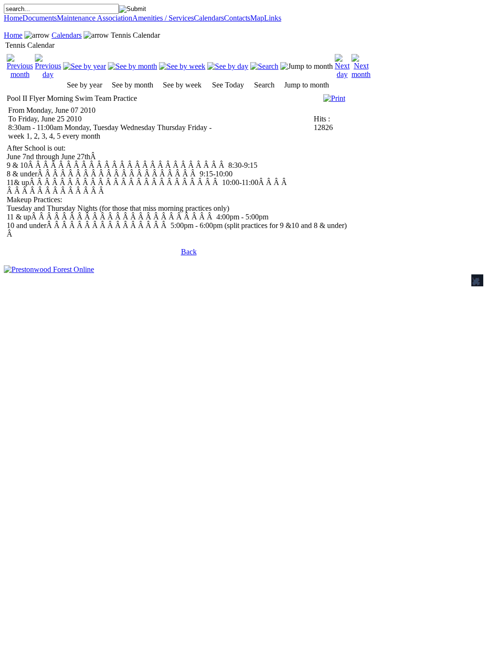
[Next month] (361, 74)
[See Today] (227, 66)
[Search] (264, 66)
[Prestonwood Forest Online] (49, 269)
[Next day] (342, 74)
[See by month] (132, 66)
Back (189, 252)
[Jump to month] (306, 66)
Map (257, 18)
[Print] (334, 96)
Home (13, 18)
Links (272, 18)
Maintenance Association (94, 18)
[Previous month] (20, 74)
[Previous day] (48, 74)
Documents (39, 18)
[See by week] (182, 66)
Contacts (237, 18)
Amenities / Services (163, 18)
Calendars (209, 18)
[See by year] (84, 66)
